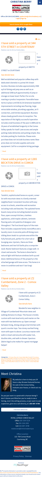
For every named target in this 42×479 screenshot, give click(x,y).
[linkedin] (24, 29)
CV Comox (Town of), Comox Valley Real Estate (20, 357)
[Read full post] (9, 60)
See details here (7, 75)
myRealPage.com (21, 465)
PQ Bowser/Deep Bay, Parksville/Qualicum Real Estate (14, 360)
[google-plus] (21, 29)
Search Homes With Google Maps (21, 24)
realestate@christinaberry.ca (30, 16)
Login (18, 18)
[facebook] (17, 29)
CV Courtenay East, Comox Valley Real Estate (28, 358)
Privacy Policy (18, 456)
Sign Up (23, 18)
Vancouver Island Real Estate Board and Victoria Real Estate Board (19, 472)
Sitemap (28, 456)
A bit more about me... (21, 410)
